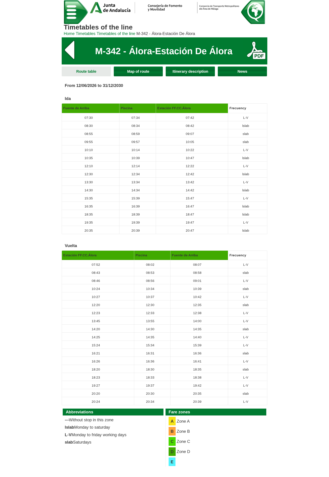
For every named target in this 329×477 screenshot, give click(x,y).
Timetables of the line (116, 33)
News (242, 71)
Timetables (85, 33)
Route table (86, 71)
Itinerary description (190, 71)
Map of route (138, 71)
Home (69, 33)
